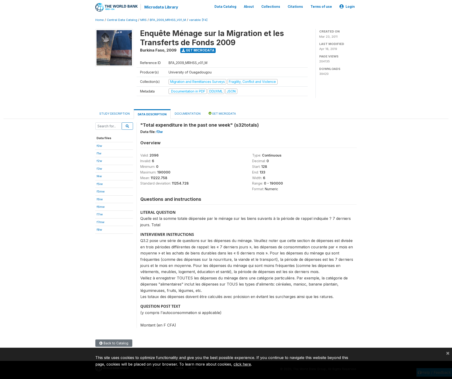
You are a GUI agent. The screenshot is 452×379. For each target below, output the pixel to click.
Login (350, 6)
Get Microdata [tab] (223, 113)
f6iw (100, 199)
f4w (99, 176)
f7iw (100, 214)
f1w (99, 153)
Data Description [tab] (152, 114)
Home (99, 20)
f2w (99, 161)
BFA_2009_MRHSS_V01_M (168, 20)
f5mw (101, 191)
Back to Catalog (115, 343)
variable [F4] (198, 20)
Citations (295, 6)
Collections (270, 6)
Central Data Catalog (122, 20)
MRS (143, 20)
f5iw (100, 184)
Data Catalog (225, 6)
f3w (99, 168)
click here (242, 364)
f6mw (101, 207)
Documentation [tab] (188, 113)
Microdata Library (161, 7)
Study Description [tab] (114, 113)
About (249, 6)
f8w (99, 229)
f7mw (101, 222)
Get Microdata (199, 50)
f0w (99, 146)
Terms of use (321, 6)
